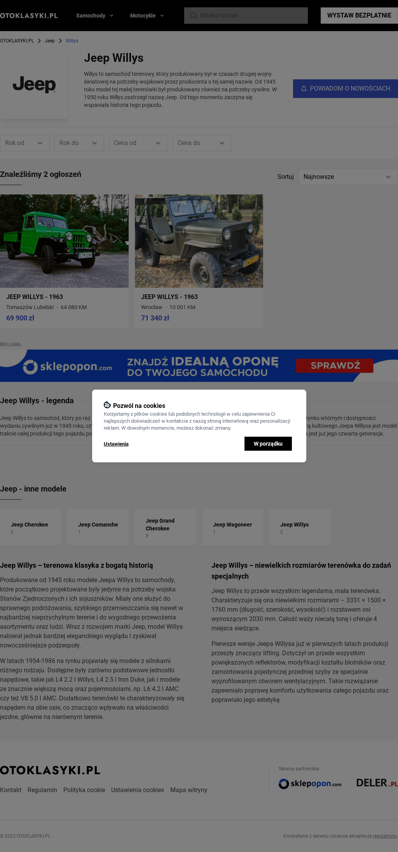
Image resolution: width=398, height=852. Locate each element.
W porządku (268, 444)
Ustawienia (116, 444)
